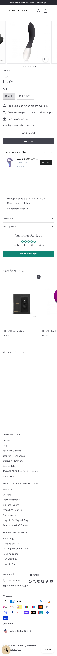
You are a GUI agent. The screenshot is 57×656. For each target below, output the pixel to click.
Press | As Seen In (12, 509)
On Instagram (10, 515)
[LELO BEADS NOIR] (21, 307)
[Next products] (51, 152)
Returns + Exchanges (14, 455)
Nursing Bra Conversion (15, 548)
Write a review (28, 253)
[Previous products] (44, 152)
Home (5, 70)
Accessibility (9, 466)
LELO (20, 271)
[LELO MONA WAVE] (21, 389)
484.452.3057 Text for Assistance (20, 471)
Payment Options (12, 450)
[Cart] (45, 11)
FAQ (5, 445)
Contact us (9, 440)
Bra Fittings (9, 538)
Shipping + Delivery (13, 460)
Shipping (7, 125)
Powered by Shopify (12, 649)
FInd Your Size (10, 558)
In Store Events (11, 504)
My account (9, 476)
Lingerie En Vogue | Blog (15, 520)
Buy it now (28, 141)
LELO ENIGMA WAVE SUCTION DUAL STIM (27, 159)
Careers (7, 494)
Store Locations (11, 499)
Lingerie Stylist (11, 543)
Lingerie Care (10, 564)
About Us (7, 489)
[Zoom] (45, 59)
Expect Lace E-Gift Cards (16, 525)
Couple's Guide (11, 553)
